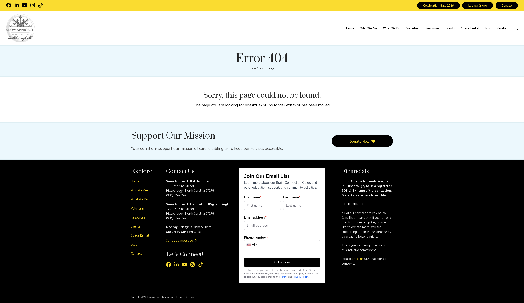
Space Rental (140, 235)
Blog (134, 244)
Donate (507, 5)
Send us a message (180, 240)
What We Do (139, 199)
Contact (136, 253)
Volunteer (138, 208)
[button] (516, 28)
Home (135, 181)
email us (357, 259)
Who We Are (139, 190)
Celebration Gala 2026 (438, 5)
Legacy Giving (477, 5)
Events (135, 226)
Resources (138, 217)
